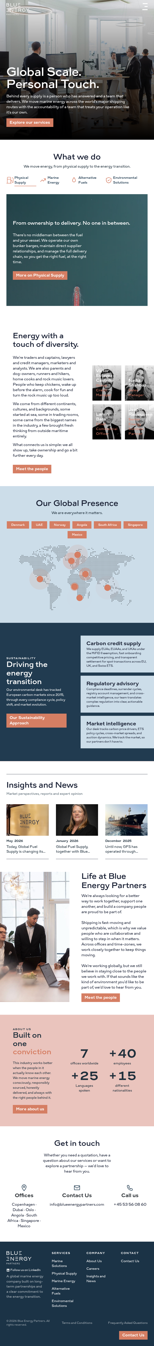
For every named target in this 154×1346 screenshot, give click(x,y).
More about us (30, 1109)
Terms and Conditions (77, 1323)
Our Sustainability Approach (27, 720)
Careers (92, 1269)
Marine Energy (63, 1281)
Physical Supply (64, 1273)
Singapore (135, 525)
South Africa (107, 525)
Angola (82, 525)
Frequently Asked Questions (128, 1323)
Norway (60, 525)
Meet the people (32, 469)
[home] (17, 9)
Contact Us (130, 1261)
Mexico (77, 534)
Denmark (18, 525)
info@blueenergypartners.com (77, 1204)
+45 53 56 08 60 (129, 1204)
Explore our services (30, 122)
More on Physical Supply (40, 275)
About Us (94, 1261)
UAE (39, 525)
